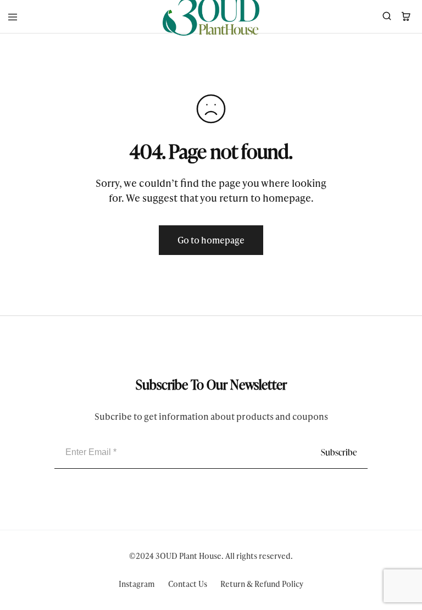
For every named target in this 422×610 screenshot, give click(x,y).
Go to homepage (211, 240)
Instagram (137, 584)
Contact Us (187, 584)
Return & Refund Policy (261, 584)
